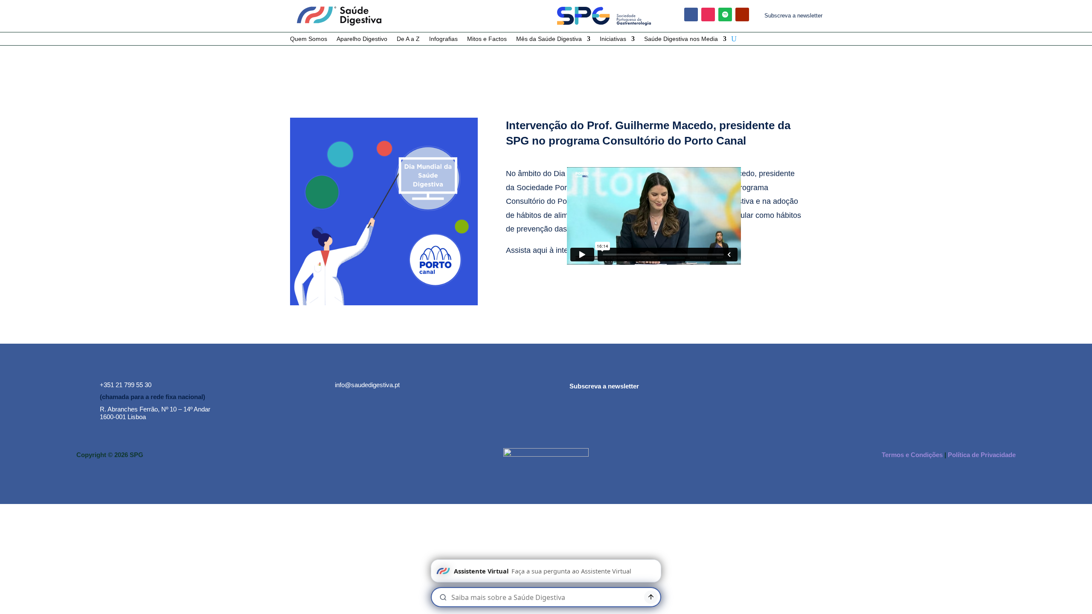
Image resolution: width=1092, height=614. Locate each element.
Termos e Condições (912, 454)
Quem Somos (308, 39)
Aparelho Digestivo (362, 39)
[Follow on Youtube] (742, 14)
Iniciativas (613, 39)
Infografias (443, 39)
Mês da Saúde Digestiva (549, 39)
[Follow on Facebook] (691, 14)
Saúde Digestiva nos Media (681, 39)
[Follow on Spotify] (725, 14)
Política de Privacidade (982, 454)
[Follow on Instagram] (708, 14)
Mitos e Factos (487, 39)
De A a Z (408, 39)
